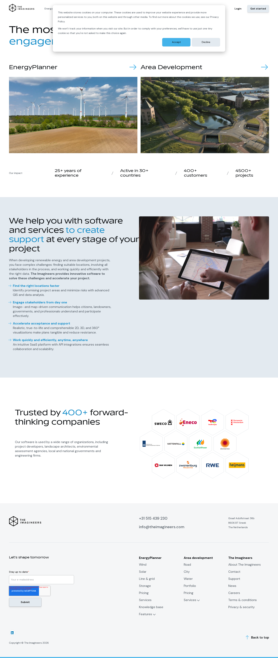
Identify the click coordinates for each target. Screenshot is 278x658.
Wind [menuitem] (142, 564)
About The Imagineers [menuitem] (244, 564)
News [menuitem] (232, 586)
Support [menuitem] (234, 579)
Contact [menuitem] (234, 572)
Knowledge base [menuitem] (151, 607)
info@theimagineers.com (161, 526)
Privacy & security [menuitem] (241, 607)
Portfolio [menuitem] (190, 586)
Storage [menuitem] (145, 586)
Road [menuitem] (187, 564)
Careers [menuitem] (234, 593)
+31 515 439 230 (153, 518)
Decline (206, 42)
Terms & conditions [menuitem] (242, 600)
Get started (258, 8)
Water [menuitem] (188, 579)
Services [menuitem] (145, 600)
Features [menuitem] (145, 614)
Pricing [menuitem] (144, 593)
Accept (176, 42)
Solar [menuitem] (142, 572)
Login (238, 8)
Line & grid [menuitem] (147, 579)
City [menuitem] (187, 572)
